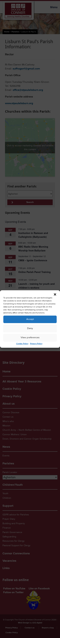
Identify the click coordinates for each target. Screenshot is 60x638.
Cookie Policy (22, 343)
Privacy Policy (36, 343)
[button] (55, 294)
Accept (30, 319)
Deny (30, 328)
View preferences (30, 337)
